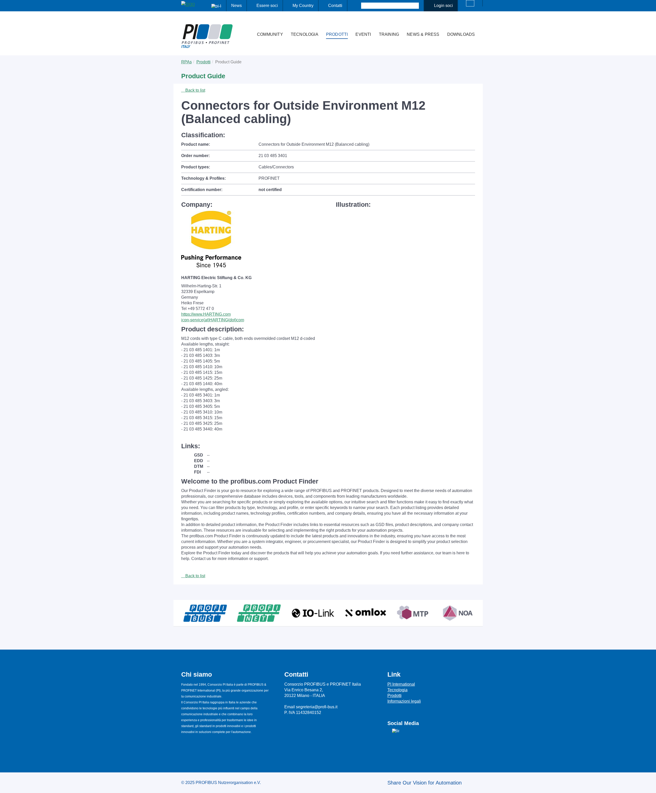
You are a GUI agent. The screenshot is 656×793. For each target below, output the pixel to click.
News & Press (423, 34)
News (236, 5)
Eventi (363, 34)
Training (389, 34)
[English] (470, 3)
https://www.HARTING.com (206, 314)
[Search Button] (356, 6)
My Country (303, 5)
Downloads (461, 34)
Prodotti (337, 34)
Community (270, 34)
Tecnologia (304, 34)
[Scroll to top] (649, 785)
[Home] (247, 24)
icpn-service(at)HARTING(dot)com (212, 320)
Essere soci (267, 5)
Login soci (443, 5)
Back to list (194, 90)
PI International (401, 684)
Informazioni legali (404, 701)
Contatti (335, 5)
